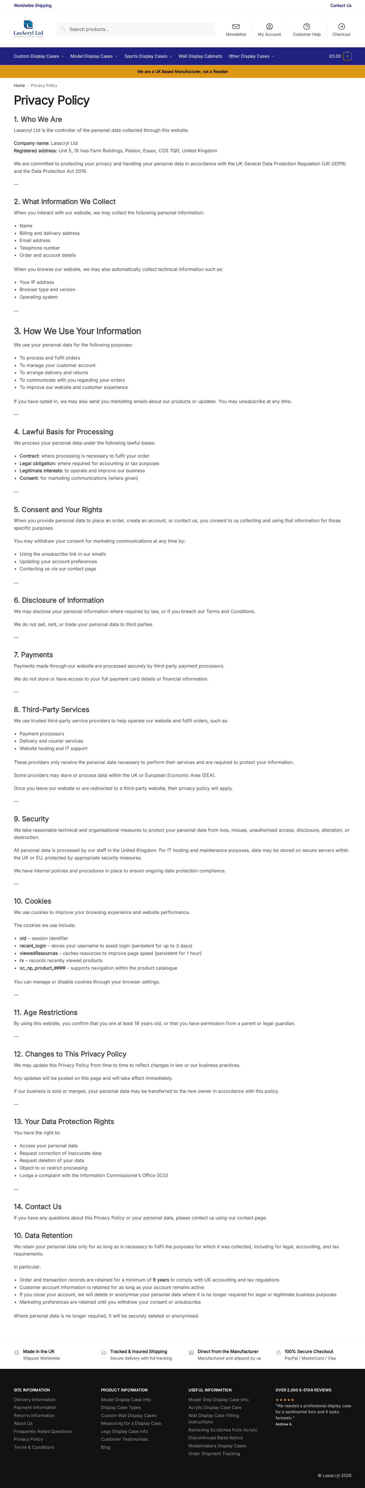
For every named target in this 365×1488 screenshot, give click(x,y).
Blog (105, 1447)
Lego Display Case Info (124, 1431)
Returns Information (34, 1415)
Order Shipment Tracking (214, 1453)
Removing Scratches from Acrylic (223, 1430)
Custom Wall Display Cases (129, 1415)
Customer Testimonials (124, 1439)
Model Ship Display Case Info (218, 1399)
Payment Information (35, 1407)
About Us (23, 1423)
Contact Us (340, 5)
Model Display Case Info (126, 1399)
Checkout (341, 34)
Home (19, 85)
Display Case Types (121, 1407)
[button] (340, 56)
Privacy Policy (28, 1439)
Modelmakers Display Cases (217, 1445)
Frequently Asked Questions (43, 1431)
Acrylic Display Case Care (215, 1407)
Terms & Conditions (34, 1447)
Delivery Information (35, 1399)
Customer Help (307, 34)
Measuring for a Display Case (131, 1423)
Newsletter (236, 34)
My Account (269, 34)
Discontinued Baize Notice (215, 1437)
